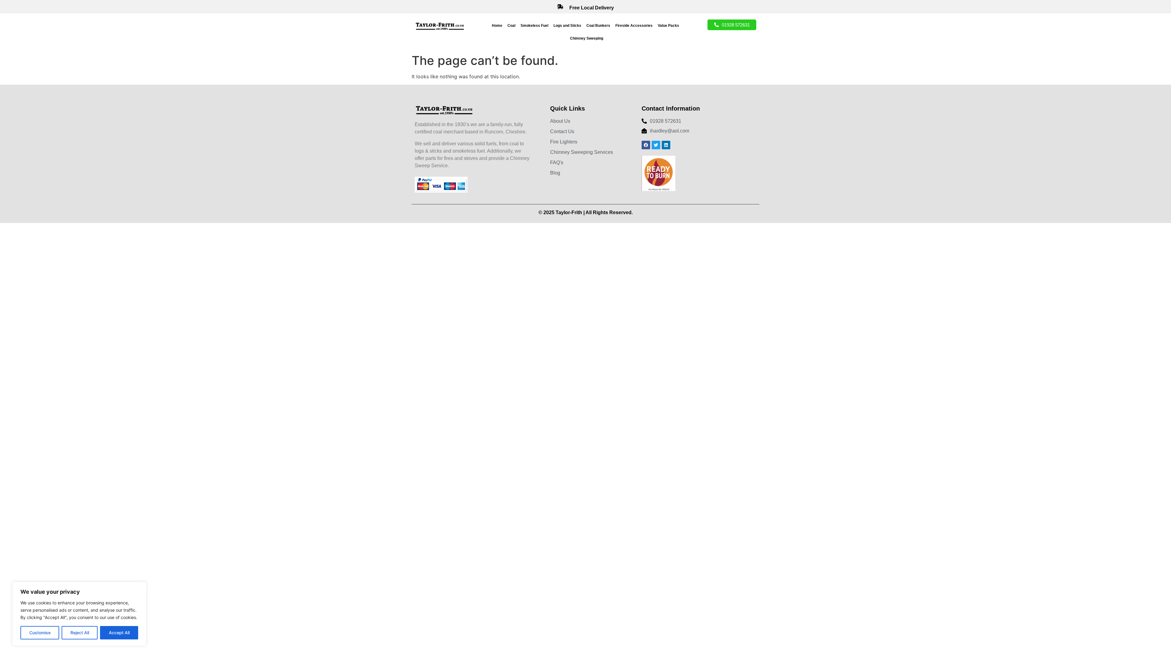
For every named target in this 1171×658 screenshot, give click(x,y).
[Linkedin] (666, 145)
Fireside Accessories (634, 25)
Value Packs (668, 25)
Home (497, 25)
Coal (511, 25)
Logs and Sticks (567, 25)
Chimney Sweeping (586, 38)
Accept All (119, 632)
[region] (79, 614)
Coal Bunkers (598, 25)
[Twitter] (656, 145)
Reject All (79, 632)
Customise (40, 632)
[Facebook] (646, 145)
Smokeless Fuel (534, 25)
